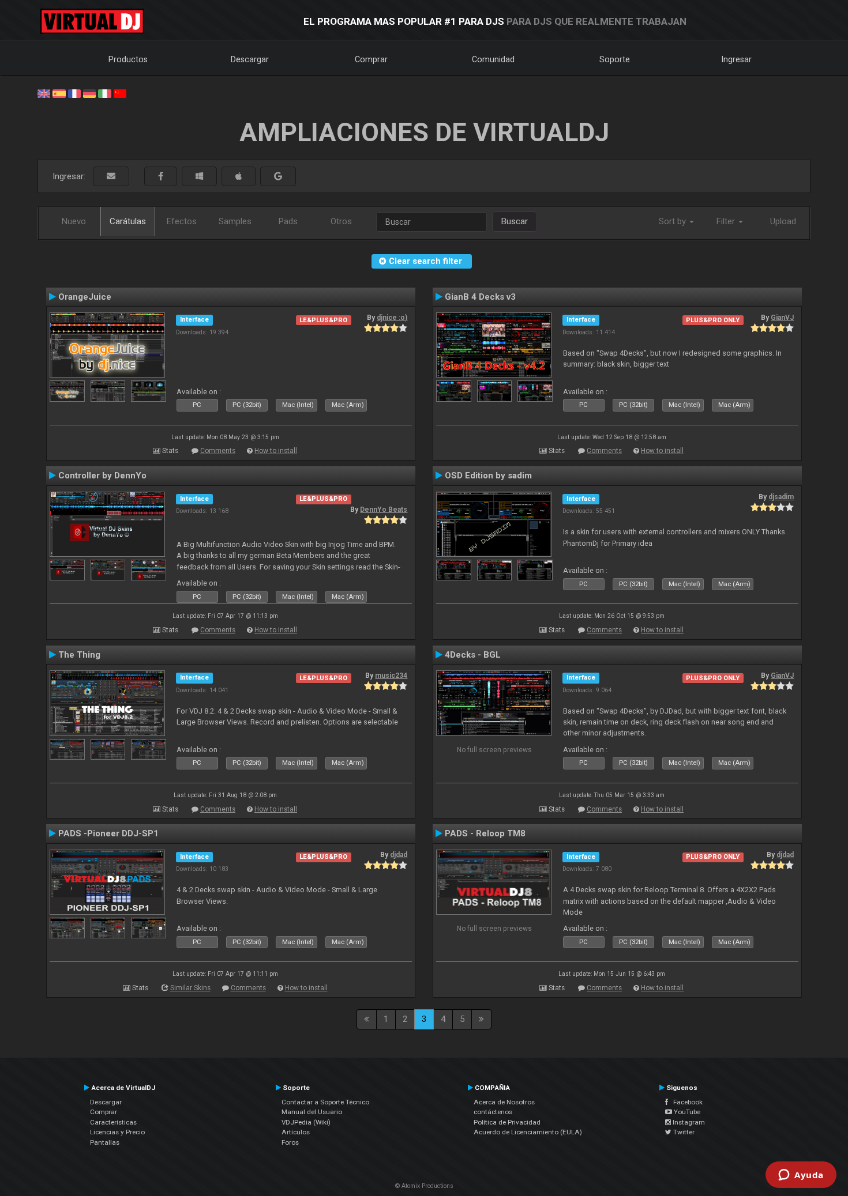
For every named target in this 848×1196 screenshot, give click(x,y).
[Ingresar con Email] (111, 177)
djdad (398, 855)
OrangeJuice (84, 297)
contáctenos (493, 1112)
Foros (290, 1142)
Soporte (614, 59)
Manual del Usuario (312, 1112)
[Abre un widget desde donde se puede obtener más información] (801, 1175)
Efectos (182, 221)
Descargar (250, 59)
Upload (783, 221)
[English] (43, 93)
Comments (217, 451)
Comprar (371, 59)
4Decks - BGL (473, 655)
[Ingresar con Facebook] (160, 177)
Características (113, 1122)
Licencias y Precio (117, 1132)
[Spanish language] (58, 93)
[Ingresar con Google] (278, 177)
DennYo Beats (383, 509)
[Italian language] (104, 93)
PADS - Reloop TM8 (485, 833)
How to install (275, 451)
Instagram (688, 1122)
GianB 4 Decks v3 (480, 297)
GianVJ (782, 318)
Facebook (685, 1102)
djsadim (781, 497)
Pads (288, 221)
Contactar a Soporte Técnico (325, 1102)
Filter (726, 221)
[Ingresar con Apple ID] (239, 177)
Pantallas (104, 1142)
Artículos (296, 1132)
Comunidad (493, 59)
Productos (128, 59)
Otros (341, 221)
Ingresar (737, 59)
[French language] (74, 93)
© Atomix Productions (424, 1186)
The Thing (79, 655)
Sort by (673, 221)
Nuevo (74, 221)
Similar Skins (190, 988)
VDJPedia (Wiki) (306, 1122)
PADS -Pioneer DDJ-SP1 (108, 833)
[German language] (89, 93)
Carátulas (128, 221)
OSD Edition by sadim (488, 475)
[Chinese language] (120, 93)
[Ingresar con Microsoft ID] (199, 177)
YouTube (686, 1112)
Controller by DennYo (102, 475)
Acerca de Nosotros (504, 1102)
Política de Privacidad (507, 1122)
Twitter (683, 1132)
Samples (235, 221)
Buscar (514, 221)
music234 (391, 675)
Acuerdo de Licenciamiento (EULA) (528, 1132)
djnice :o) (392, 318)
